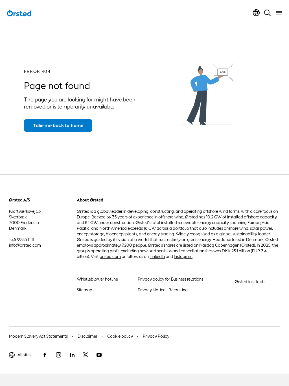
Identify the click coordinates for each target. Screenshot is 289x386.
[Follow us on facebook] (44, 354)
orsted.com (110, 256)
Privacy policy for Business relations (170, 279)
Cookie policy (120, 336)
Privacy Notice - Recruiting (163, 289)
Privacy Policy (156, 336)
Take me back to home (58, 125)
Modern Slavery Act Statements (38, 336)
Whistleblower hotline (97, 279)
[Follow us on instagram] (58, 354)
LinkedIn (157, 256)
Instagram (183, 256)
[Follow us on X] (85, 354)
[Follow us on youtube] (99, 354)
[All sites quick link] (256, 12)
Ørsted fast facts (250, 281)
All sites (24, 354)
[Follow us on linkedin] (71, 354)
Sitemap (84, 289)
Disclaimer (87, 336)
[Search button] (267, 12)
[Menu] (278, 12)
